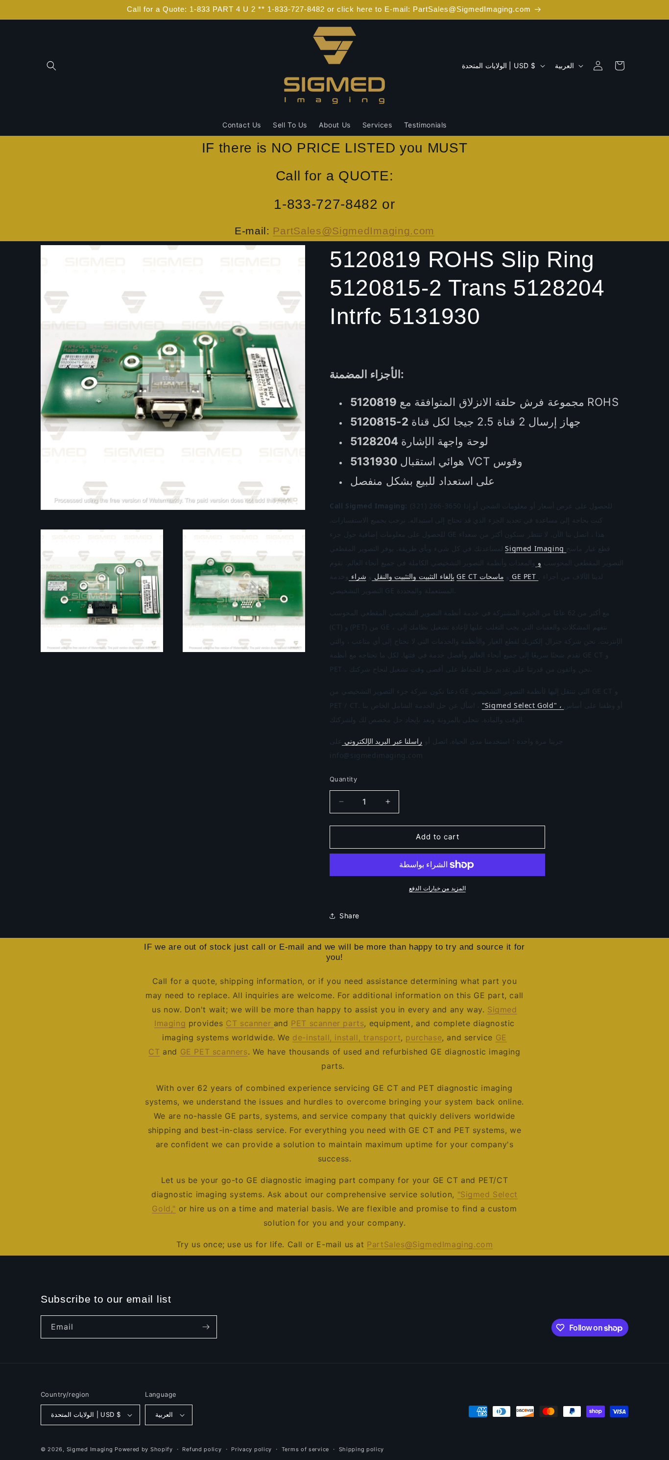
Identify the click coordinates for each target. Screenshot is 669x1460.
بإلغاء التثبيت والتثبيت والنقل (413, 576)
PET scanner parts (327, 1023)
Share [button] (349, 915)
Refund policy (201, 1449)
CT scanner (250, 1023)
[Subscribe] (205, 1326)
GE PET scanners (214, 1052)
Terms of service (305, 1449)
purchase (424, 1037)
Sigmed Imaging (535, 548)
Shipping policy (361, 1449)
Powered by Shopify (144, 1449)
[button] (51, 65)
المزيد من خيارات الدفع (437, 888)
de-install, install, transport (346, 1037)
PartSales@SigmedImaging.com (353, 230)
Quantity (343, 779)
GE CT (467, 576)
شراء (357, 576)
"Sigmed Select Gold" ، (523, 705)
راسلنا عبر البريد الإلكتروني (382, 741)
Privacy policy (251, 1449)
